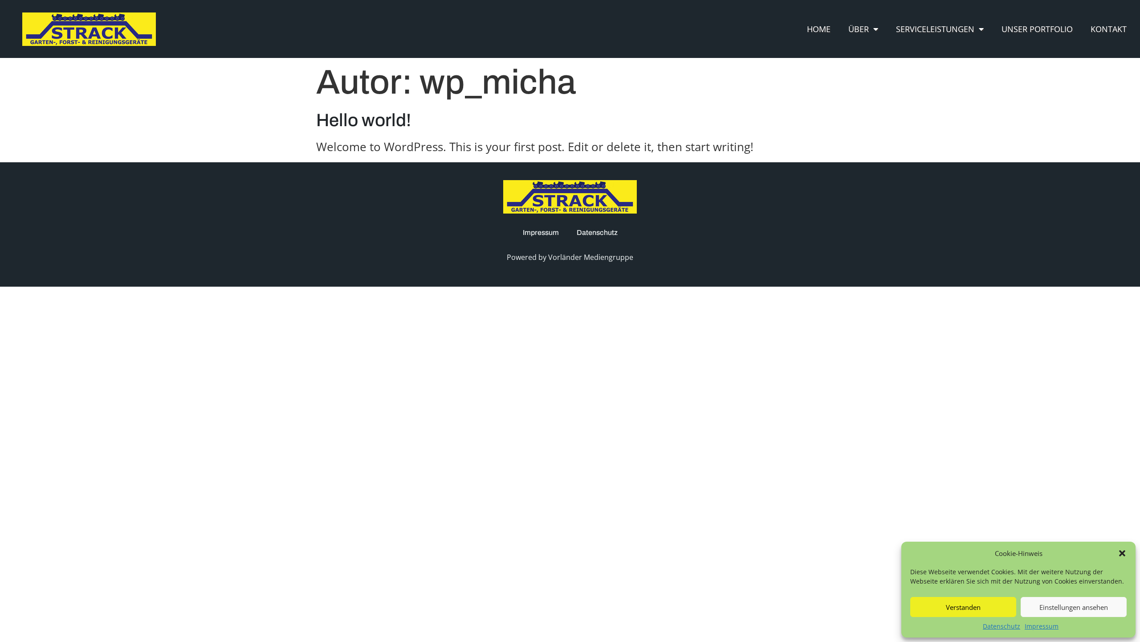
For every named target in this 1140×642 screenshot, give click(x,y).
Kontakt (1109, 29)
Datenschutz (1001, 626)
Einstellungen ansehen (1073, 607)
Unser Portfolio (1037, 29)
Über (858, 29)
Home (819, 29)
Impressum (1042, 626)
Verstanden (963, 607)
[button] (1122, 553)
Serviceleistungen (935, 29)
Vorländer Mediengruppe (590, 257)
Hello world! (363, 120)
